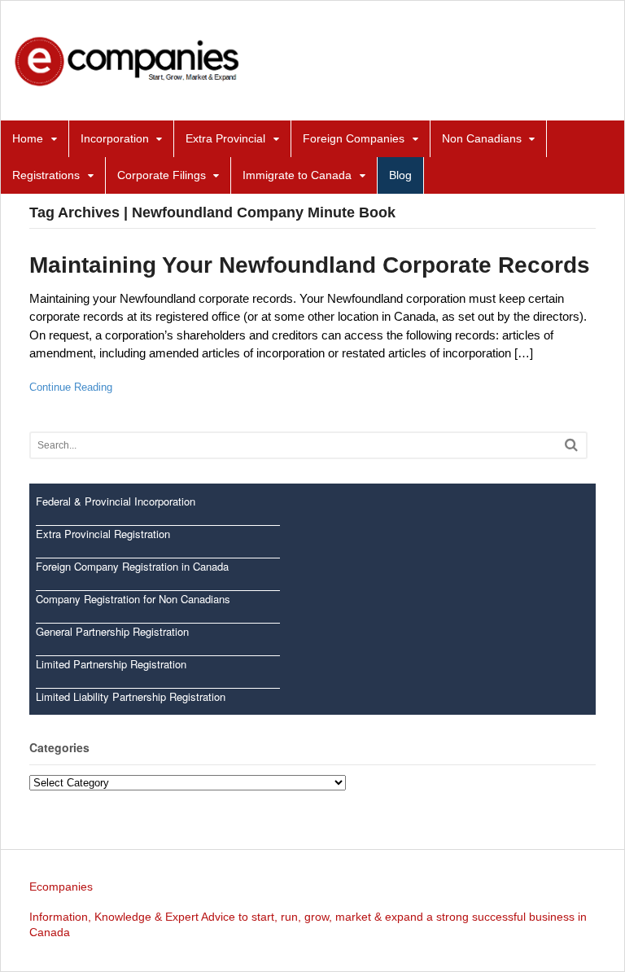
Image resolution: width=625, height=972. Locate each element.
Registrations (46, 175)
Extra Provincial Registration (103, 533)
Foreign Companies (353, 138)
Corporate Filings (161, 175)
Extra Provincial (225, 138)
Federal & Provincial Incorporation (115, 501)
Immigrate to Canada (297, 175)
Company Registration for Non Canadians (133, 598)
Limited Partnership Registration (111, 664)
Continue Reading (70, 387)
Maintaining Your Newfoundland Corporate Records (309, 265)
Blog (400, 175)
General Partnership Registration (112, 631)
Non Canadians (482, 138)
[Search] (571, 445)
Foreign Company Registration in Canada (132, 566)
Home (27, 138)
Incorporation (115, 138)
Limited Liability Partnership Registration (130, 696)
